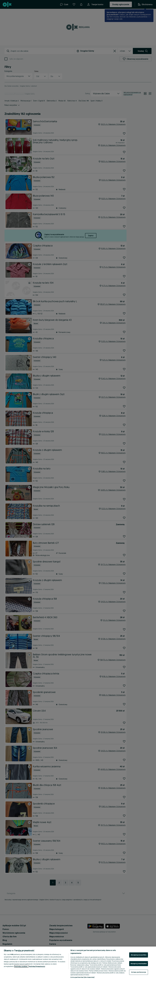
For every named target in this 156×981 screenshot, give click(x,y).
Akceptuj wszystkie (138, 955)
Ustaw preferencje (138, 972)
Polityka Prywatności (37, 966)
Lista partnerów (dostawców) (82, 977)
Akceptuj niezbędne (139, 963)
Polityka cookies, (21, 966)
